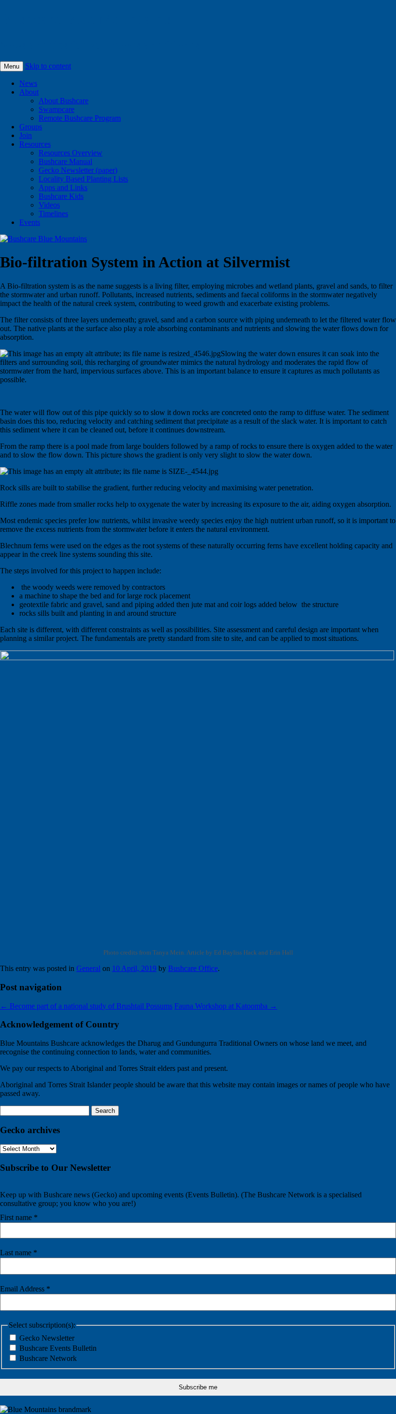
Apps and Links (63, 187)
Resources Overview (70, 153)
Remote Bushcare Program (80, 118)
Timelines (53, 213)
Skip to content (48, 66)
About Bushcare (63, 101)
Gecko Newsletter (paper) (78, 170)
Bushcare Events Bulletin (57, 1348)
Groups (30, 127)
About (29, 92)
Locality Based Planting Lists (83, 179)
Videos (49, 205)
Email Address (25, 1289)
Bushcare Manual (65, 161)
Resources (35, 144)
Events (29, 222)
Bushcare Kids (61, 196)
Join (25, 135)
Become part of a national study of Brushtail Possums (86, 1006)
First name (19, 1217)
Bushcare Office (193, 968)
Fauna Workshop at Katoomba (225, 1006)
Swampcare (56, 109)
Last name (18, 1252)
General (88, 968)
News (28, 83)
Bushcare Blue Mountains (85, 19)
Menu (11, 66)
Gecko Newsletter (45, 1338)
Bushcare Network (47, 1358)
